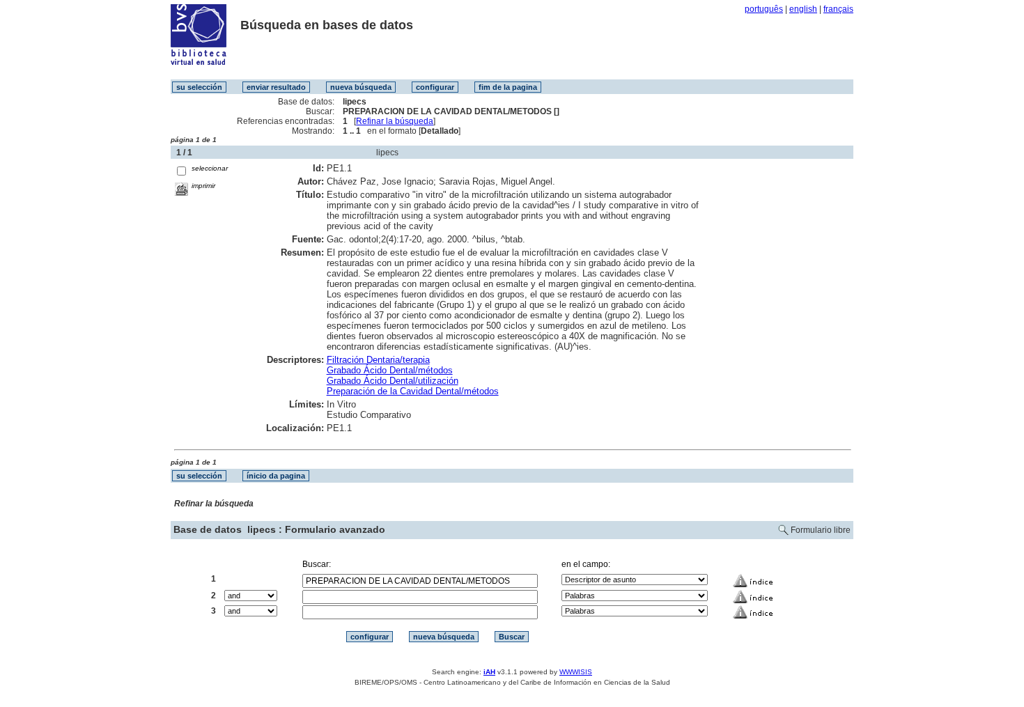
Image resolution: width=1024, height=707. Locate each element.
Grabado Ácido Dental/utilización (392, 380)
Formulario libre (821, 530)
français (838, 9)
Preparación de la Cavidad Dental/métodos (413, 391)
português (764, 9)
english (803, 9)
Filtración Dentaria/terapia (378, 360)
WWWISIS (575, 672)
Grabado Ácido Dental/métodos (390, 370)
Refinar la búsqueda (394, 121)
